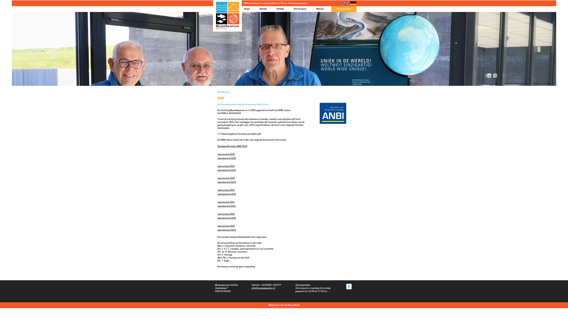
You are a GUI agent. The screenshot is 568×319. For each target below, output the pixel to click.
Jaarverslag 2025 (226, 154)
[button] (265, 9)
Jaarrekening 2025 (226, 158)
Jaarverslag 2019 (226, 226)
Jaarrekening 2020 (226, 218)
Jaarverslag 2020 (226, 214)
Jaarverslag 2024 (226, 166)
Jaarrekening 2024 (226, 170)
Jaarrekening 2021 (226, 206)
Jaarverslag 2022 (226, 190)
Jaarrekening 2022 (226, 194)
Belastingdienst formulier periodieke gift (241, 134)
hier (259, 237)
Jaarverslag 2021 (226, 202)
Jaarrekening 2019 (226, 230)
